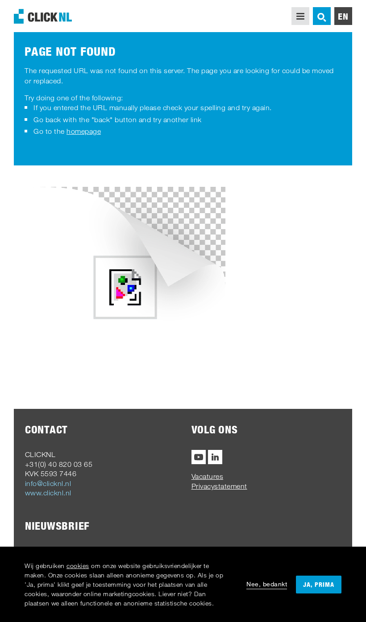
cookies (78, 565)
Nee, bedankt (266, 584)
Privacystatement (219, 486)
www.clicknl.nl (48, 493)
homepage (84, 131)
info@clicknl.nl (48, 483)
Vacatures (207, 476)
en (343, 16)
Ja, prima (318, 584)
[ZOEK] (322, 16)
